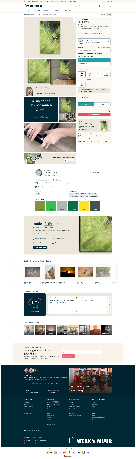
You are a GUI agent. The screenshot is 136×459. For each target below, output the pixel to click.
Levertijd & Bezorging (53, 390)
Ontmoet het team (75, 390)
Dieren (71, 193)
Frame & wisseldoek (86, 60)
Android (53, 93)
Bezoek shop (96, 172)
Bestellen (50, 388)
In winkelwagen (95, 114)
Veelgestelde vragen (31, 388)
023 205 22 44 (50, 383)
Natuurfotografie (74, 196)
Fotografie (83, 193)
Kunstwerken (27, 10)
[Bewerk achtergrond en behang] (74, 21)
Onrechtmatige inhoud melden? (73, 448)
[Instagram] (30, 430)
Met (103, 104)
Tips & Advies (66, 10)
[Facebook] (34, 430)
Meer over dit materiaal (105, 37)
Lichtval (82, 196)
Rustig (37, 193)
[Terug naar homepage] (33, 5)
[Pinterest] (32, 430)
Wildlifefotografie (92, 193)
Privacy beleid (84, 448)
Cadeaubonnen (52, 392)
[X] (36, 430)
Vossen (77, 193)
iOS (47, 93)
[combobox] (62, 6)
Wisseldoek (84, 63)
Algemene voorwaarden (54, 448)
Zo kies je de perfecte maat (104, 47)
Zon (87, 196)
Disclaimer (63, 448)
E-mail (58, 383)
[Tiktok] (39, 430)
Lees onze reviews (41, 120)
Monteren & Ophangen (32, 392)
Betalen (28, 390)
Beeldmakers (46, 10)
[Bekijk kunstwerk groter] (74, 18)
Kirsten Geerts (84, 19)
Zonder (87, 104)
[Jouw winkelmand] (110, 6)
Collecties (37, 10)
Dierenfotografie (94, 196)
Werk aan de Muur (98, 399)
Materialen (56, 10)
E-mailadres (65, 349)
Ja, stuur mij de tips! (68, 356)
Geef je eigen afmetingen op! (90, 53)
